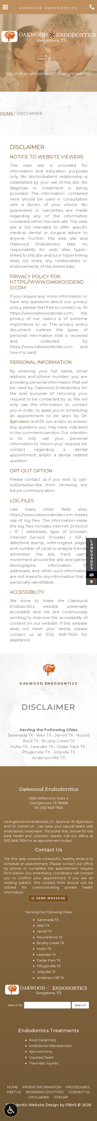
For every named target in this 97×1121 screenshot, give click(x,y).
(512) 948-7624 (62, 634)
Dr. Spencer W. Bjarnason (71, 822)
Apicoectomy (40, 1051)
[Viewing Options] (11, 1110)
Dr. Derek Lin (24, 826)
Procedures (78, 1087)
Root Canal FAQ (42, 1040)
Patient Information (42, 1087)
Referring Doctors (45, 1092)
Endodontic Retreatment (50, 1046)
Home (6, 113)
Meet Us (14, 1092)
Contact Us (79, 1092)
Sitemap (61, 1097)
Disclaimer (39, 1097)
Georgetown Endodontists (26, 822)
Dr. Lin (45, 421)
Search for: (15, 1005)
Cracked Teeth (41, 1057)
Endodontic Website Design (32, 1105)
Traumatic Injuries (43, 1063)
